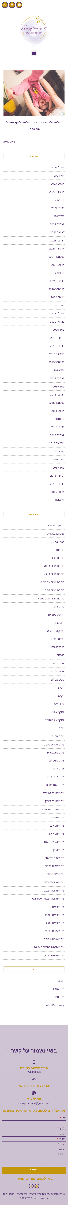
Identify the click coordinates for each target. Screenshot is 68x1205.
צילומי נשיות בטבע (55, 914)
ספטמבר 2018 (56, 402)
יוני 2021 (60, 273)
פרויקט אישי (58, 712)
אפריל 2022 (58, 208)
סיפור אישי (59, 704)
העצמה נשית (58, 639)
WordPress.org (55, 1005)
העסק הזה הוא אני (55, 631)
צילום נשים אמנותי (55, 785)
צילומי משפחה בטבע (54, 890)
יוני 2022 (60, 200)
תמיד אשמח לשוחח (34, 1068)
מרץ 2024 (59, 175)
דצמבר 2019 (57, 338)
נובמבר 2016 (57, 484)
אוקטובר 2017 (57, 443)
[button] (34, 53)
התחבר (61, 980)
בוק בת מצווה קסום (55, 590)
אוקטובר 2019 (57, 354)
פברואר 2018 (57, 435)
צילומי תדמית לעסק (54, 955)
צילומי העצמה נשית (54, 842)
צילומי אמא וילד (56, 833)
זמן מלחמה (59, 663)
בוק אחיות (60, 549)
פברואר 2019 (57, 378)
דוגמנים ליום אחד (56, 614)
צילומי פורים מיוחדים (54, 939)
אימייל (62, 1139)
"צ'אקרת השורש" (56, 525)
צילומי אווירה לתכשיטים (53, 809)
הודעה (62, 1149)
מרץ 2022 (59, 216)
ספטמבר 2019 (56, 362)
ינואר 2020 (59, 329)
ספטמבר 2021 (56, 256)
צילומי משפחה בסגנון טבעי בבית (48, 898)
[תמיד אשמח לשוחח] (34, 1062)
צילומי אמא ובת (57, 825)
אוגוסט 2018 (58, 410)
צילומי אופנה (58, 817)
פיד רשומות (59, 989)
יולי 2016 (60, 500)
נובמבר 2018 (57, 394)
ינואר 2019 (59, 386)
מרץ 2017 (59, 459)
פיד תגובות (59, 997)
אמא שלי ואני (58, 541)
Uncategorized (56, 533)
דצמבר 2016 (57, 475)
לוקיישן (61, 687)
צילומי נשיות (58, 906)
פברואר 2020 (57, 321)
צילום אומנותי (58, 736)
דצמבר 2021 (57, 232)
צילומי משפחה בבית (54, 882)
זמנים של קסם (57, 671)
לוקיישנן (61, 695)
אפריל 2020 (58, 313)
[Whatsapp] (5, 5)
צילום (62, 728)
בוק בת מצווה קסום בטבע (51, 598)
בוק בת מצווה (58, 557)
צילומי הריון (59, 850)
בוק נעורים (59, 606)
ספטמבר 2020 (56, 289)
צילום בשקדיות (57, 760)
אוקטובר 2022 (57, 191)
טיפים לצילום (58, 679)
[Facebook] (19, 5)
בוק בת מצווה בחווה (54, 566)
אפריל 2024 (58, 167)
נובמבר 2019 (57, 346)
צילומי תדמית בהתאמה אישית (49, 947)
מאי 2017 (59, 451)
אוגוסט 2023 (58, 183)
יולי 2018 (60, 419)
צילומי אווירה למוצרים (54, 793)
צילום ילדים (59, 768)
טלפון (62, 1128)
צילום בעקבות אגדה (54, 752)
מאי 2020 (59, 305)
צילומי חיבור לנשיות (55, 858)
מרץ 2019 (59, 370)
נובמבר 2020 (57, 281)
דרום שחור (59, 622)
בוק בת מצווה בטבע (54, 574)
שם (64, 1118)
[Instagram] (12, 5)
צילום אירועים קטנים (54, 744)
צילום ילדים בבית (56, 777)
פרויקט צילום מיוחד (55, 720)
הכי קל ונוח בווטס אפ (34, 1086)
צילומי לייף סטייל (56, 874)
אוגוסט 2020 (58, 297)
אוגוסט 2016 (58, 492)
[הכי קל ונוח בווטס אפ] (34, 1079)
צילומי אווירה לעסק (55, 801)
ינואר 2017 (59, 467)
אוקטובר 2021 (57, 248)
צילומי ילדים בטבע (55, 866)
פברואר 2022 (57, 224)
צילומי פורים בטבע (55, 931)
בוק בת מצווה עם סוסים (52, 582)
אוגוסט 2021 (58, 264)
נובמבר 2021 (57, 240)
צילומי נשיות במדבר (54, 923)
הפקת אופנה (58, 647)
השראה (61, 655)
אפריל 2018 (58, 427)
